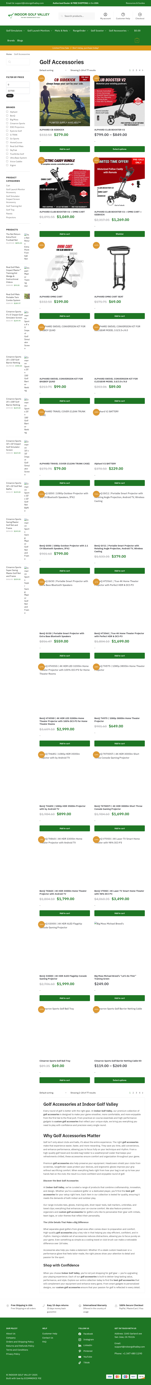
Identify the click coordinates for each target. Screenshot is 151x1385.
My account (105, 18)
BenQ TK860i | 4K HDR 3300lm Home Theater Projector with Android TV (63, 892)
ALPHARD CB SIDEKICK (52, 129)
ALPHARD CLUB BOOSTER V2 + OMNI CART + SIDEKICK (118, 213)
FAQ (44, 1341)
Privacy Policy (13, 1354)
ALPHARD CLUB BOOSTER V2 (109, 129)
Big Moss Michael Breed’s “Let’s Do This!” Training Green (115, 977)
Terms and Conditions (17, 1349)
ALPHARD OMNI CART (51, 296)
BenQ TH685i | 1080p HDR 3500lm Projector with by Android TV (63, 807)
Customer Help (123, 18)
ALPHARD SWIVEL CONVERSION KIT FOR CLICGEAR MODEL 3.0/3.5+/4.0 (116, 380)
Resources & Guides (135, 3)
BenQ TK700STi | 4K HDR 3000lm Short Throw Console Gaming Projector (118, 807)
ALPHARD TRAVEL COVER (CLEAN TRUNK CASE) (65, 463)
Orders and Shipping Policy (20, 1341)
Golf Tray (10, 209)
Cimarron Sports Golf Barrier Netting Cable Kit (118, 1060)
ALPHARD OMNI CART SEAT (108, 296)
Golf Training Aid (14, 206)
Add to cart (65, 149)
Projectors (11, 217)
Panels (9, 213)
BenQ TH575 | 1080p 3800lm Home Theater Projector (117, 720)
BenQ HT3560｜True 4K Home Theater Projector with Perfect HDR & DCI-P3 (119, 635)
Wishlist (119, 234)
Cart (8, 185)
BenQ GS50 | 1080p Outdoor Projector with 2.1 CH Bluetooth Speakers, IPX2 (64, 547)
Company (10, 1337)
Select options (119, 149)
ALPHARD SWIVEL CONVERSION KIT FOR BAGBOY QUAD (61, 380)
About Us (10, 1333)
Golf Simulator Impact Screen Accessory (13, 199)
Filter (10, 95)
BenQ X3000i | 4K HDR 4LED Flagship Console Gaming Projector (63, 977)
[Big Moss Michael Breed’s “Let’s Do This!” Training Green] (119, 947)
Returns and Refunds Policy (20, 1345)
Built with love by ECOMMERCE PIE (23, 1378)
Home (9, 54)
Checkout (140, 18)
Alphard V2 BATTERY (105, 463)
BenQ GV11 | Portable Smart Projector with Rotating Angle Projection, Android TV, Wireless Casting (118, 548)
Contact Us (47, 1337)
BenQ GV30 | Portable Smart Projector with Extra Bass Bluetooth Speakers (62, 635)
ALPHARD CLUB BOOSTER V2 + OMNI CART (62, 211)
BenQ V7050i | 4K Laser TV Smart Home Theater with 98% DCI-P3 (119, 892)
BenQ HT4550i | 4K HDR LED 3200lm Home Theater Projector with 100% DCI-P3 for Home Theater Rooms (63, 721)
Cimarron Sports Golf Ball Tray (55, 1060)
